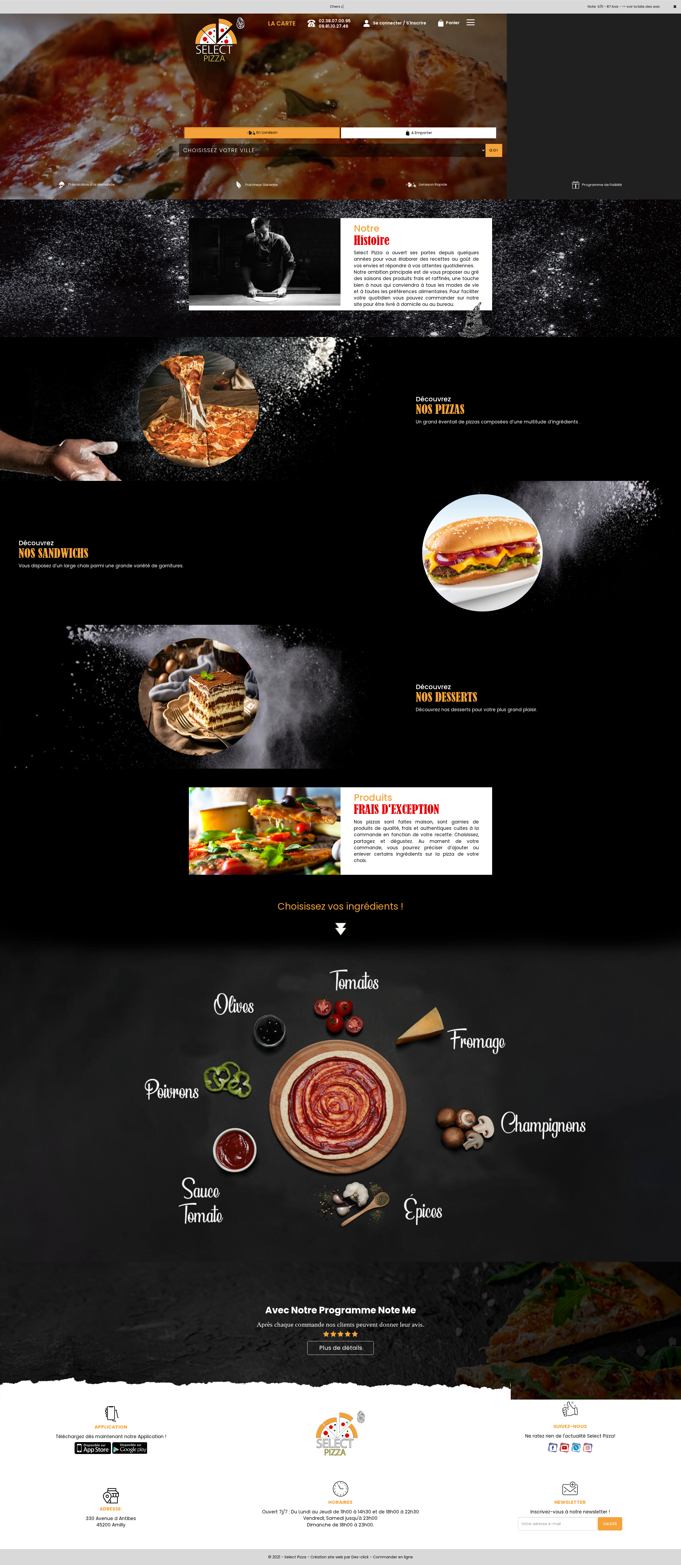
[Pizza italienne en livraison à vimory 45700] (411, 189)
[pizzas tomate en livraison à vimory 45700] (264, 836)
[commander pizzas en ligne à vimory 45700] (62, 189)
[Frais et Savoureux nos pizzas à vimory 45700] (264, 267)
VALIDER (610, 1528)
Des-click (360, 1561)
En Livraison (266, 137)
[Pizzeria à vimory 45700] (198, 701)
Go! (493, 155)
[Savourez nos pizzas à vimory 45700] (238, 189)
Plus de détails (340, 1353)
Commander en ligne (393, 1561)
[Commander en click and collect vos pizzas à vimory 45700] (340, 1438)
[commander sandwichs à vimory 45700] (482, 557)
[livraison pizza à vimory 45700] (219, 25)
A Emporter (421, 137)
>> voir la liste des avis (641, 11)
